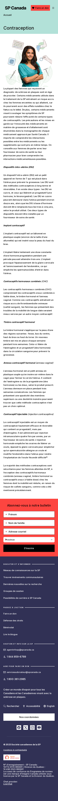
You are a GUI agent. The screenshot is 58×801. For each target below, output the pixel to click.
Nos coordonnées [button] (29, 717)
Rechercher (13, 706)
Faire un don (42, 7)
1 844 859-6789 (16, 656)
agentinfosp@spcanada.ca (20, 650)
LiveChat (7, 784)
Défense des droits (13, 620)
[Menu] (53, 7)
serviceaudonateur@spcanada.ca (24, 672)
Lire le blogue (10, 634)
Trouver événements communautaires (23, 577)
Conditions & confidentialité (15, 750)
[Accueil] (15, 8)
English (51, 706)
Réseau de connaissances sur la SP (21, 570)
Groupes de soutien (13, 591)
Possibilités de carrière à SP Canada (22, 598)
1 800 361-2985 (16, 679)
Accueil (7, 15)
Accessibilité (33, 706)
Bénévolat (8, 627)
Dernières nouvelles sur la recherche (22, 584)
